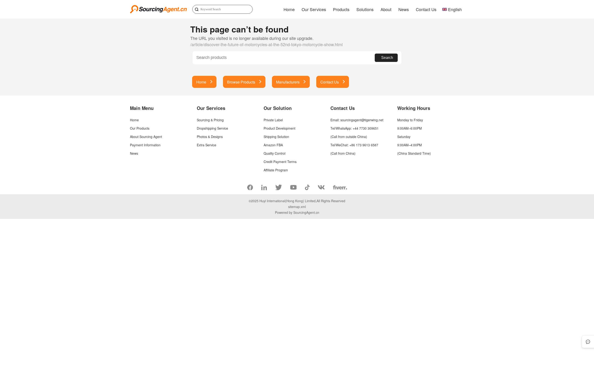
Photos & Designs (210, 136)
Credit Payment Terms (280, 161)
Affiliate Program (276, 170)
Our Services (314, 9)
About (386, 9)
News (403, 9)
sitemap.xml (297, 206)
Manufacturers (288, 82)
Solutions (365, 9)
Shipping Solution (276, 136)
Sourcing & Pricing (210, 120)
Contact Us (426, 9)
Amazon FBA (273, 145)
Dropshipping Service (212, 128)
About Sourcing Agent (146, 136)
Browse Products (241, 82)
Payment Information (145, 145)
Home (289, 9)
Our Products (139, 128)
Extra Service (206, 145)
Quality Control (274, 153)
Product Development (279, 128)
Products (341, 9)
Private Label (273, 120)
